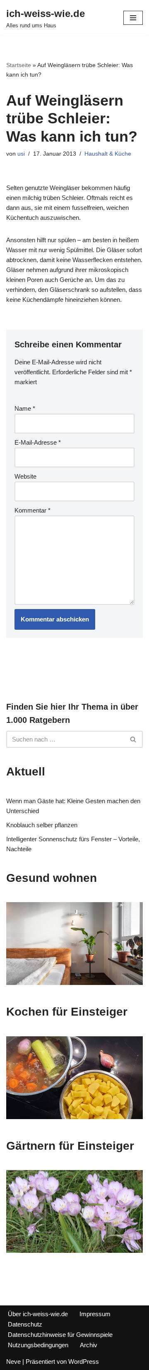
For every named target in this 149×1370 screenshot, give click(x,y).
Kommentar (32, 510)
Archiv (88, 1344)
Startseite (18, 65)
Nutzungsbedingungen (38, 1344)
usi (21, 154)
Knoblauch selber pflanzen (41, 824)
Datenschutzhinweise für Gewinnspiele (60, 1334)
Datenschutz (25, 1324)
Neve (13, 1361)
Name (24, 408)
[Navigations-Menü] (133, 18)
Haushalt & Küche (107, 154)
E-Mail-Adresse (37, 442)
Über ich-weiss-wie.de (38, 1313)
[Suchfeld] (133, 739)
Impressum (95, 1313)
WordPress (83, 1361)
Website (25, 476)
